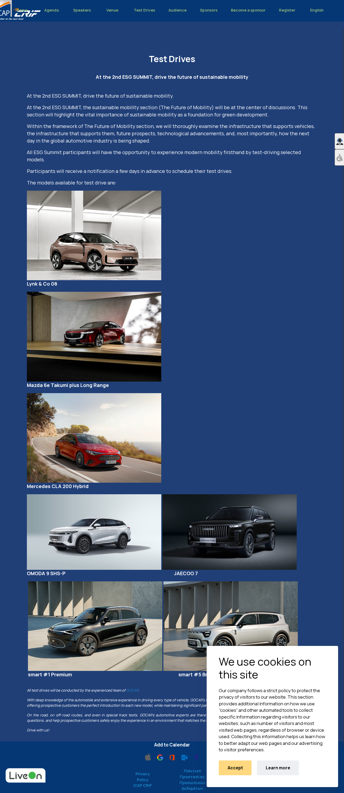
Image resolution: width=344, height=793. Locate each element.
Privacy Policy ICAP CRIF (142, 779)
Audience (178, 10)
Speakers (82, 10)
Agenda (51, 10)
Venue (112, 10)
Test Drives (144, 10)
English (317, 10)
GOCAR (132, 690)
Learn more (278, 768)
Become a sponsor (248, 10)
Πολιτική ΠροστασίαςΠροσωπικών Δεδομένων (192, 779)
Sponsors (208, 10)
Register (287, 10)
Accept (235, 768)
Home (21, 10)
